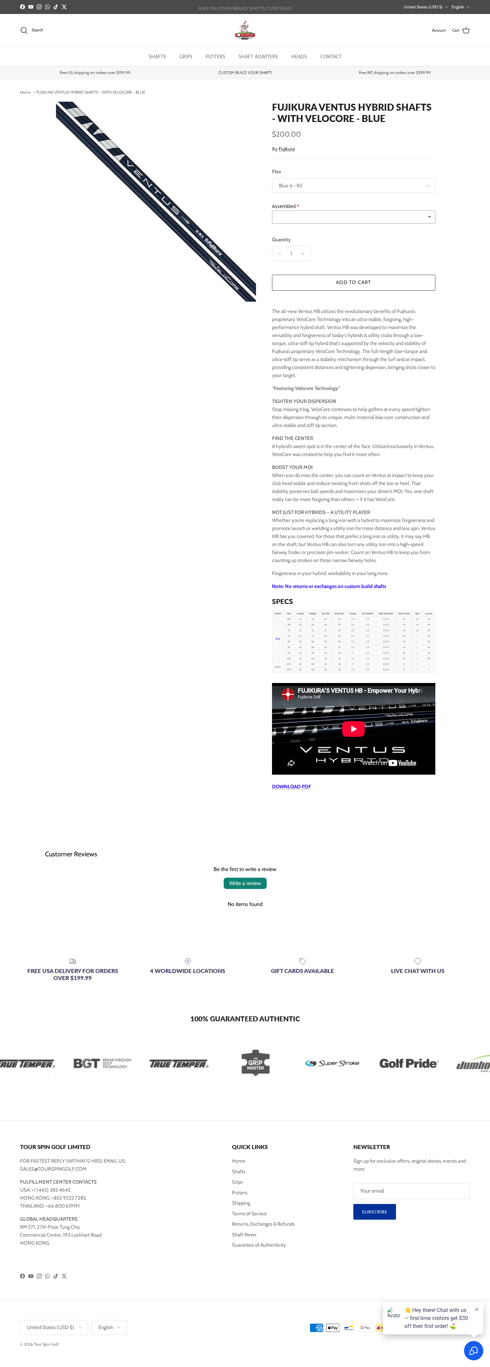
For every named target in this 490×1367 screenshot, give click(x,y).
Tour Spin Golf (46, 1344)
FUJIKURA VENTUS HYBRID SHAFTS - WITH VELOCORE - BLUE (90, 91)
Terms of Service (249, 1214)
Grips (237, 1182)
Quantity (281, 240)
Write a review (245, 883)
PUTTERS (215, 56)
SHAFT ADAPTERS (258, 56)
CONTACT (331, 56)
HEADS (299, 56)
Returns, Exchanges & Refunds (263, 1224)
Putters (239, 1193)
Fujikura (287, 149)
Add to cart (353, 282)
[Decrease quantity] (278, 253)
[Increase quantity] (304, 253)
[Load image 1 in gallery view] (156, 202)
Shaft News (244, 1235)
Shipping (241, 1203)
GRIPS (185, 56)
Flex (276, 172)
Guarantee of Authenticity (259, 1245)
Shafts (238, 1172)
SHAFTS (157, 56)
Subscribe (374, 1211)
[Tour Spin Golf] (245, 30)
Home (25, 91)
